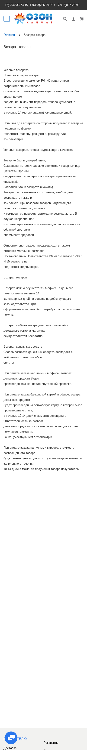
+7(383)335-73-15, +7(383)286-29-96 (28, 5)
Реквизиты (51, 742)
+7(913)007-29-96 (67, 5)
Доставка (9, 748)
